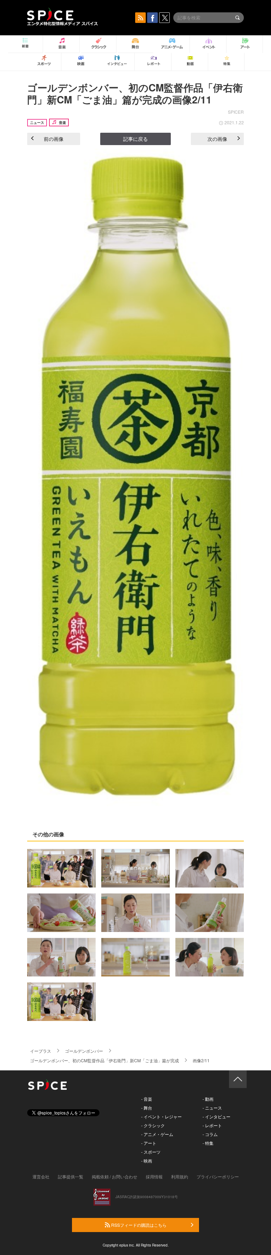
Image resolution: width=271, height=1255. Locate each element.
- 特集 (208, 1143)
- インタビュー (216, 1116)
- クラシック (153, 1125)
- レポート (212, 1125)
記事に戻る (135, 138)
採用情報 (154, 1176)
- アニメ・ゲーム (157, 1134)
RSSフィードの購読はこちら (138, 1225)
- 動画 (208, 1099)
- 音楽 (146, 1099)
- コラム (210, 1134)
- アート (148, 1143)
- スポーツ (151, 1152)
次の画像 (217, 138)
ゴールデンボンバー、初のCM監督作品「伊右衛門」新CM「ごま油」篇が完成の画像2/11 (135, 93)
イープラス (40, 1051)
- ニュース (212, 1108)
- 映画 (146, 1161)
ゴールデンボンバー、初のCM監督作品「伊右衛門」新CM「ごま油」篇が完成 (104, 1060)
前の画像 (54, 138)
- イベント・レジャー (161, 1116)
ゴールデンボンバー (84, 1051)
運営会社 (40, 1176)
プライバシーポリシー (218, 1176)
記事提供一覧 (70, 1176)
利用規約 (179, 1176)
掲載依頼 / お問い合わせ (114, 1176)
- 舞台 (146, 1108)
